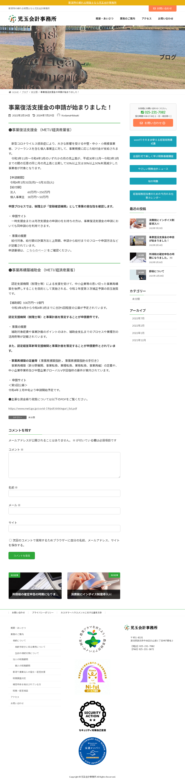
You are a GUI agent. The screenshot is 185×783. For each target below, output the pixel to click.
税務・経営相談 (20, 690)
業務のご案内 (17, 634)
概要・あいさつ (18, 628)
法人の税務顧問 (20, 659)
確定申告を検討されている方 (27, 684)
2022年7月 (138, 318)
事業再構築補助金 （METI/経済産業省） (44, 270)
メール (14, 505)
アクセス (15, 697)
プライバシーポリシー (43, 612)
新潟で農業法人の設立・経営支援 (29, 672)
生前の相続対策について (27, 653)
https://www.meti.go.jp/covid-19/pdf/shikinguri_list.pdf (42, 408)
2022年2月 (138, 325)
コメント (15, 449)
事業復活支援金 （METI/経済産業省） (43, 130)
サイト (12, 522)
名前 (13, 487)
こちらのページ (36, 250)
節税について (156, 271)
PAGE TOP (177, 756)
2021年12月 (139, 340)
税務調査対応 (19, 678)
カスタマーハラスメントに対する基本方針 (81, 612)
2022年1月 (138, 332)
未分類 (31, 417)
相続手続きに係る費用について (30, 647)
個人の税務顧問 (22, 665)
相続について (19, 640)
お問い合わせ (164, 8)
